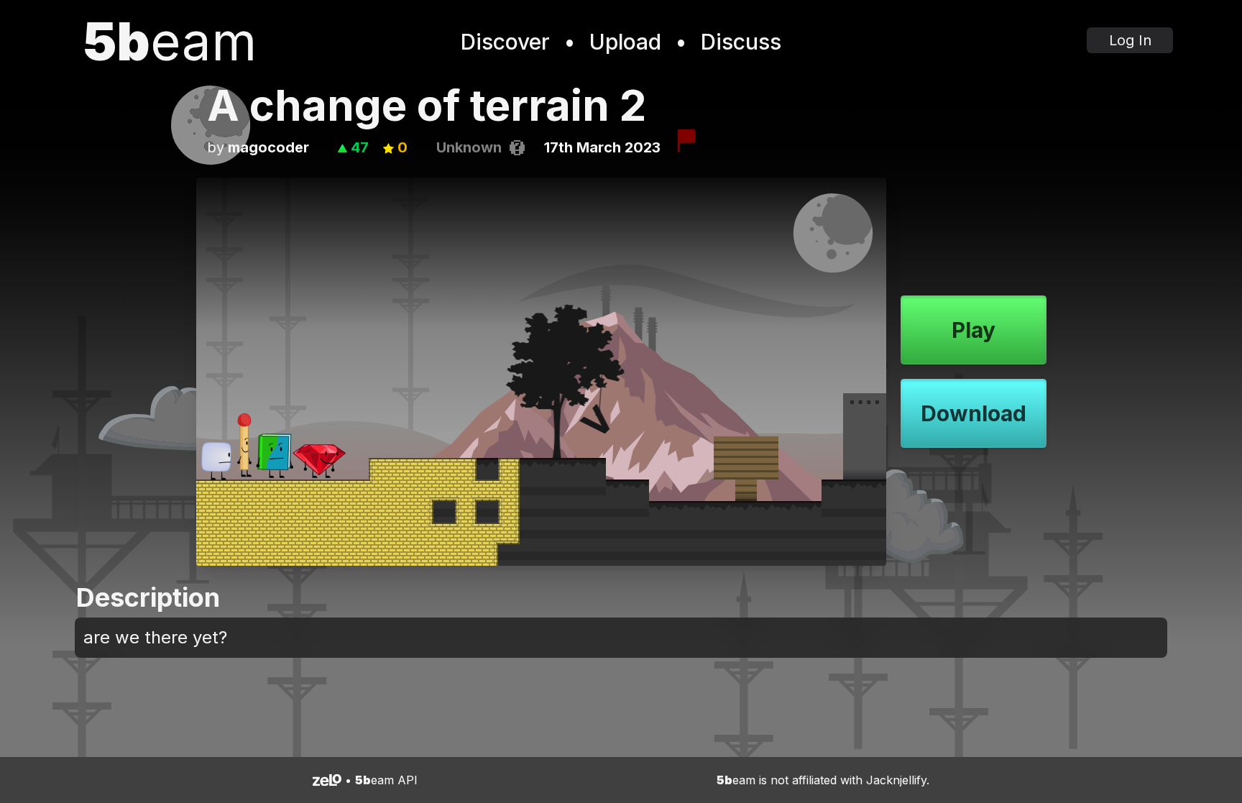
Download (973, 413)
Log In (1130, 40)
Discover (505, 42)
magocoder (268, 147)
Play (973, 330)
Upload (625, 42)
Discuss (741, 42)
